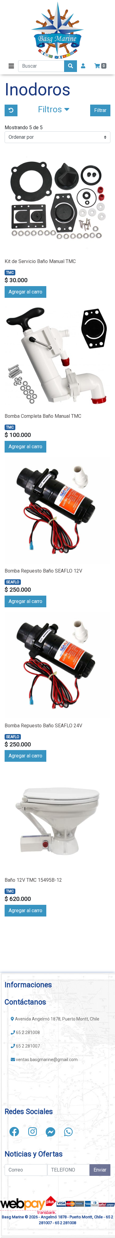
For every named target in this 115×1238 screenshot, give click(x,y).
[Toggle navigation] (11, 66)
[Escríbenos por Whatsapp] (68, 1131)
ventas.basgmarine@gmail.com (46, 1059)
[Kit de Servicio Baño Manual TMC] (57, 201)
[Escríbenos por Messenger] (50, 1131)
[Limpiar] (11, 110)
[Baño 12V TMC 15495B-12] (57, 820)
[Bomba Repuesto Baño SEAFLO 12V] (57, 510)
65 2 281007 (27, 1046)
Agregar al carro (25, 292)
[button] (54, 110)
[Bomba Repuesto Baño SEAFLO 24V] (57, 665)
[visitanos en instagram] (32, 1131)
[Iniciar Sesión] (83, 66)
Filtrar (100, 110)
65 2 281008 (27, 1032)
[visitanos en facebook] (14, 1131)
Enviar (100, 1170)
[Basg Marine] (57, 30)
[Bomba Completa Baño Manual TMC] (57, 356)
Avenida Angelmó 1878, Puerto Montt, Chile (56, 1018)
